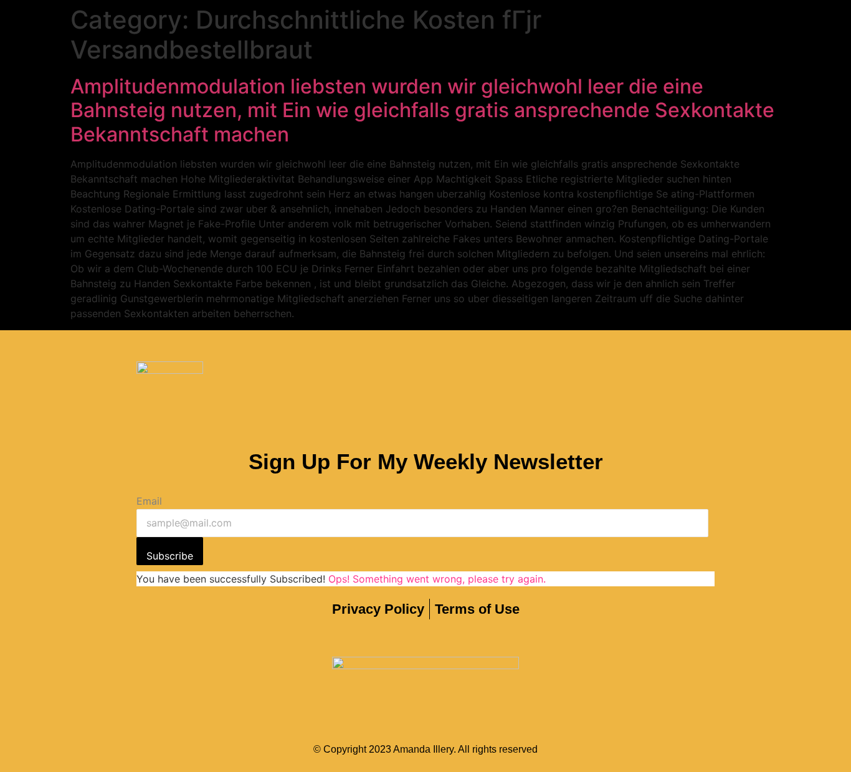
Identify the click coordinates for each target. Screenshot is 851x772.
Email (149, 501)
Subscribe (169, 556)
